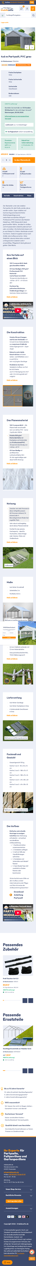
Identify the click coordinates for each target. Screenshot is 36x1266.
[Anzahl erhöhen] (10, 160)
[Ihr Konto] (27, 8)
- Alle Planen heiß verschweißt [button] (19, 428)
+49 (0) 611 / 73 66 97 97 (17, 2)
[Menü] (2, 15)
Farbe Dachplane (15, 72)
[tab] (7, 195)
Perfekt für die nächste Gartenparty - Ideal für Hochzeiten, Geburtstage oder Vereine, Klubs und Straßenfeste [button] (18, 533)
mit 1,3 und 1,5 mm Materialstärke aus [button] (19, 343)
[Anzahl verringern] (3, 160)
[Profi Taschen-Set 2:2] (18, 965)
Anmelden (9, 637)
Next (32, 396)
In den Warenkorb (22, 160)
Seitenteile (13, 86)
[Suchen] (33, 15)
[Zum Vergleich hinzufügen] (32, 65)
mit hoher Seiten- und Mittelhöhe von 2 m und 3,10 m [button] (19, 356)
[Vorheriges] (27, 47)
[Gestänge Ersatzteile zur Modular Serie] (18, 1035)
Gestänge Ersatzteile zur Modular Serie (17, 1049)
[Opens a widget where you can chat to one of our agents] (7, 1262)
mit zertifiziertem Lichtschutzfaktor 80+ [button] (18, 455)
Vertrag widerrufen (14, 1201)
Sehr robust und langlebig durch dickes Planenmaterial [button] (19, 524)
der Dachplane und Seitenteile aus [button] (18, 441)
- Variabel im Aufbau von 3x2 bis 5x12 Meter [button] (19, 370)
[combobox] (18, 15)
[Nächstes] (32, 47)
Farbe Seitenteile (15, 79)
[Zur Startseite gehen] (10, 9)
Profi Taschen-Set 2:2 (10, 978)
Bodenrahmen (14, 93)
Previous (4, 396)
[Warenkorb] (33, 8)
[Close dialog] (35, 622)
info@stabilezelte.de (11, 1172)
